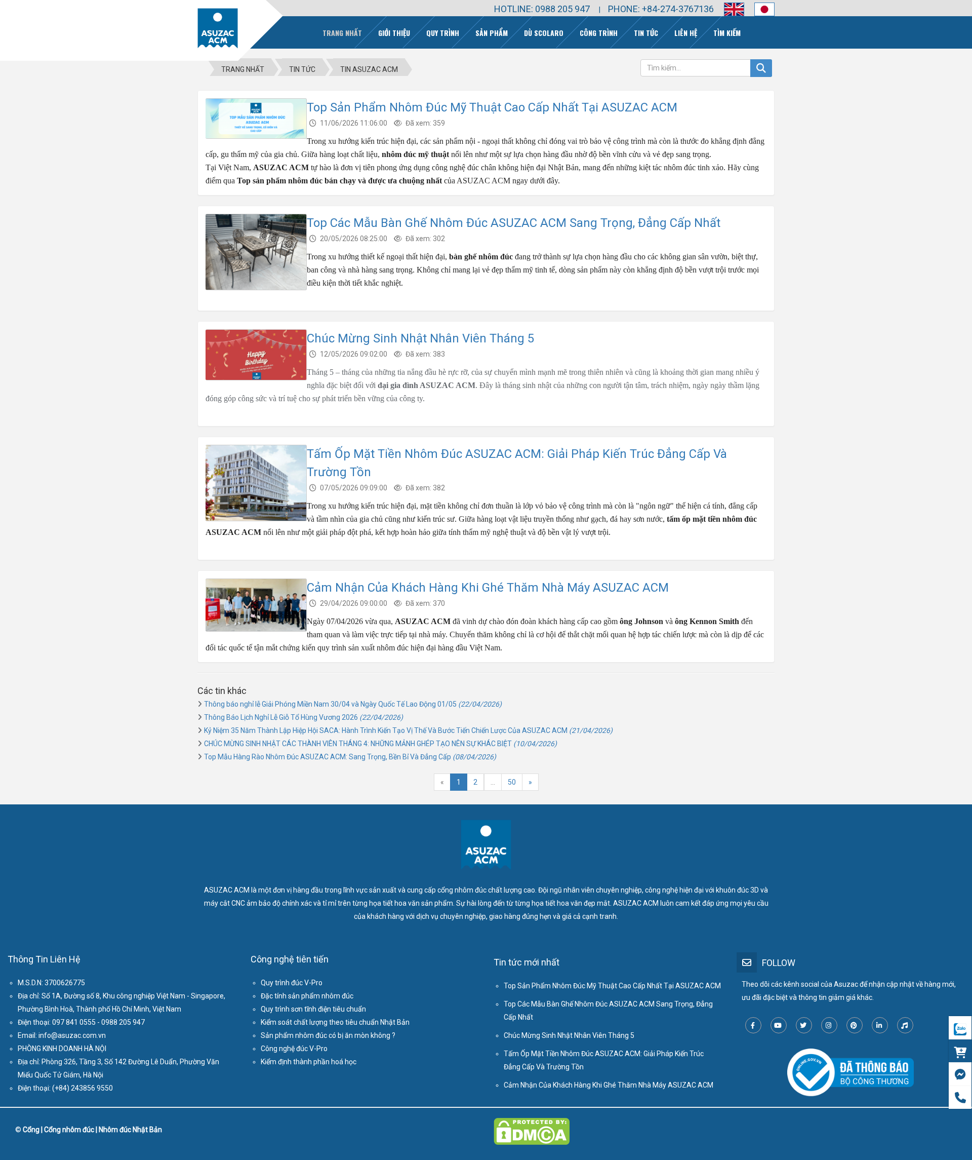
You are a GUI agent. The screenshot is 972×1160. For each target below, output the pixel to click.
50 (512, 782)
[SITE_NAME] (217, 28)
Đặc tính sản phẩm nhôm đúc (307, 996)
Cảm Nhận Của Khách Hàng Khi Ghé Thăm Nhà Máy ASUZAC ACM (488, 588)
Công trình (599, 32)
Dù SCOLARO (543, 32)
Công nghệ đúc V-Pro (294, 1049)
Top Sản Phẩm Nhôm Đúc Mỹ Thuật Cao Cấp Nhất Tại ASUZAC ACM (492, 107)
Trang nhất (342, 32)
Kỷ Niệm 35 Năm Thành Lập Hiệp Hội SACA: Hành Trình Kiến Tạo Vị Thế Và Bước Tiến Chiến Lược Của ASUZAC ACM (408, 730)
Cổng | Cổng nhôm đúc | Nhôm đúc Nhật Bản (92, 1130)
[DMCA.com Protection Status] (532, 1124)
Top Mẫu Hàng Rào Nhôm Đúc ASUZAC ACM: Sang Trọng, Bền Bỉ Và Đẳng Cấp (350, 757)
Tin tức (646, 32)
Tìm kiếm (727, 32)
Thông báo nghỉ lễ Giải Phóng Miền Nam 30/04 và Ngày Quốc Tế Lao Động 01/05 (353, 704)
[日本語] (759, 9)
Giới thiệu (394, 32)
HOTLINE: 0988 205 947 (542, 9)
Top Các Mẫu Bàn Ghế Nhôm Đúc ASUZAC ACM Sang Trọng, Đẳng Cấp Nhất (513, 223)
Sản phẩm (491, 32)
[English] (729, 9)
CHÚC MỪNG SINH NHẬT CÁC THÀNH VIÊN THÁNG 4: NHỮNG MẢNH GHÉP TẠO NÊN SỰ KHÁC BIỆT (380, 744)
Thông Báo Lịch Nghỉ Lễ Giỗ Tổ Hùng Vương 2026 (303, 717)
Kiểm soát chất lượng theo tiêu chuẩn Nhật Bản (335, 1022)
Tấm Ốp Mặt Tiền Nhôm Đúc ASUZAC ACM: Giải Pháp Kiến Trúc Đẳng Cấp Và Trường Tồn (604, 1060)
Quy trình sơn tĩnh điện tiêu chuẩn (313, 1009)
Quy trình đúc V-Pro (291, 983)
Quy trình (442, 32)
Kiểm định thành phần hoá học (308, 1062)
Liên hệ (685, 32)
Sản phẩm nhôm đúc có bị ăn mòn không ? (328, 1035)
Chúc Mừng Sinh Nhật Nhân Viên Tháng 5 (420, 338)
